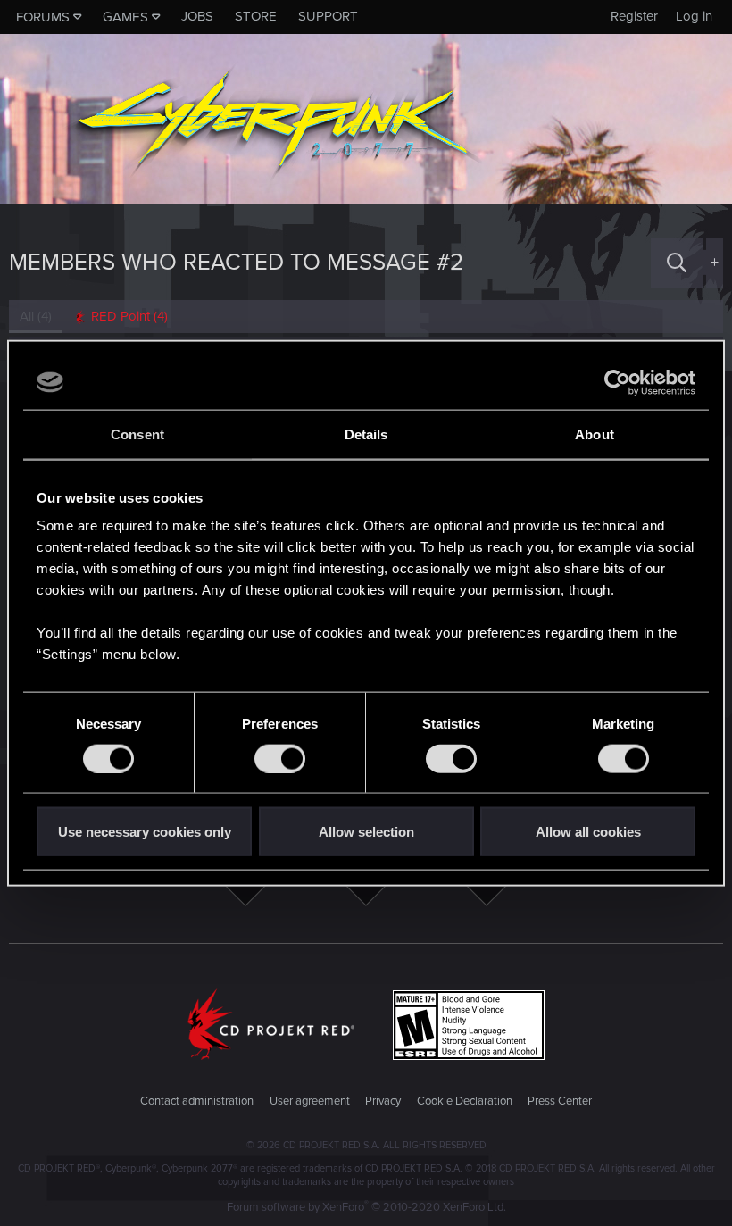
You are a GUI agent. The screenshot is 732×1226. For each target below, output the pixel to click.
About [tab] (594, 433)
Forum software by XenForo (366, 1207)
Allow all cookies (588, 831)
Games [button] (125, 17)
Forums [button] (43, 17)
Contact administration (197, 1101)
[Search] (677, 263)
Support (328, 16)
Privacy (383, 1101)
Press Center (560, 1101)
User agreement (310, 1101)
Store (256, 16)
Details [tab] (366, 433)
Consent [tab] (137, 433)
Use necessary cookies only (144, 831)
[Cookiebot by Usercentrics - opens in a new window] (617, 382)
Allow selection (366, 831)
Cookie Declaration (464, 1101)
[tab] (120, 316)
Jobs (197, 16)
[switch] (279, 758)
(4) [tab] (36, 316)
